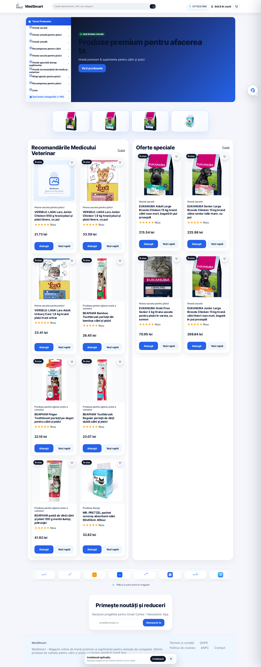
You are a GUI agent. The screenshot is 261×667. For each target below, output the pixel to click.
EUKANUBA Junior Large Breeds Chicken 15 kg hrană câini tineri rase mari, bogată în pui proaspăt (206, 313)
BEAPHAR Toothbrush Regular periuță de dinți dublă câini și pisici (98, 418)
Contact (219, 648)
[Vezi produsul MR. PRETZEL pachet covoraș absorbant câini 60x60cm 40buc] (189, 121)
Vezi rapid (64, 246)
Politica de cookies (182, 648)
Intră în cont (223, 6)
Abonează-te (153, 622)
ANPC (205, 648)
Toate (121, 150)
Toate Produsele (40, 21)
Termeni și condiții (182, 643)
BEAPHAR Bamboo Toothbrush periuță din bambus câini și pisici (98, 316)
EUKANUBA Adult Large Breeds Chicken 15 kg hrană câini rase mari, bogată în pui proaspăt (158, 211)
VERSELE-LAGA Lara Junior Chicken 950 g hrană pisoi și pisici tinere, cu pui (53, 215)
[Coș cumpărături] (236, 6)
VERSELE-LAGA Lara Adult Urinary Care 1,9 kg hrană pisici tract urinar (52, 314)
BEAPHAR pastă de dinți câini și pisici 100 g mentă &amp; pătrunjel (54, 519)
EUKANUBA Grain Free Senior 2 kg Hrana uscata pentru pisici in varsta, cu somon (156, 313)
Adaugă (44, 246)
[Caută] (153, 6)
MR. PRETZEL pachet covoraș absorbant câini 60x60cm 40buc (99, 516)
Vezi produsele (92, 68)
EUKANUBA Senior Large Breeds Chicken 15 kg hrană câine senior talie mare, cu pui (206, 211)
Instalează (158, 659)
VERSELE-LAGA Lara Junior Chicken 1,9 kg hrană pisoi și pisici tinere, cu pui (102, 215)
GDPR (204, 643)
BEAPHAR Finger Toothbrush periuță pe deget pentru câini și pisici (54, 418)
